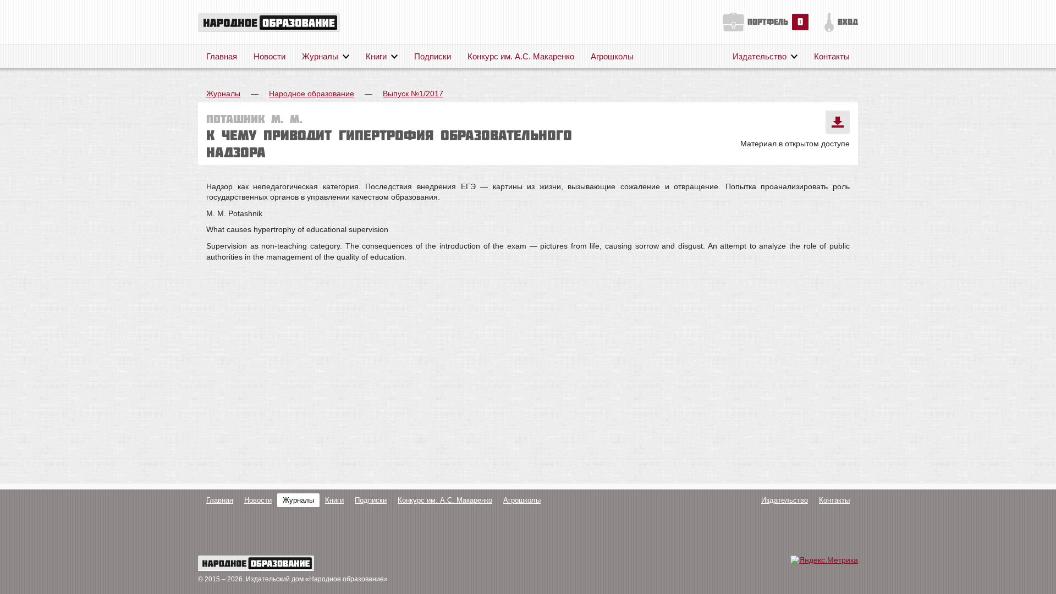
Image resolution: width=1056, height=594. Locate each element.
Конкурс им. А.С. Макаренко (521, 56)
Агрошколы (612, 56)
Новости (269, 56)
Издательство (760, 56)
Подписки (432, 56)
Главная (221, 56)
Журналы (320, 56)
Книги (376, 56)
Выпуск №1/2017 (413, 93)
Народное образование (311, 93)
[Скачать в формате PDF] (838, 122)
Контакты (832, 56)
